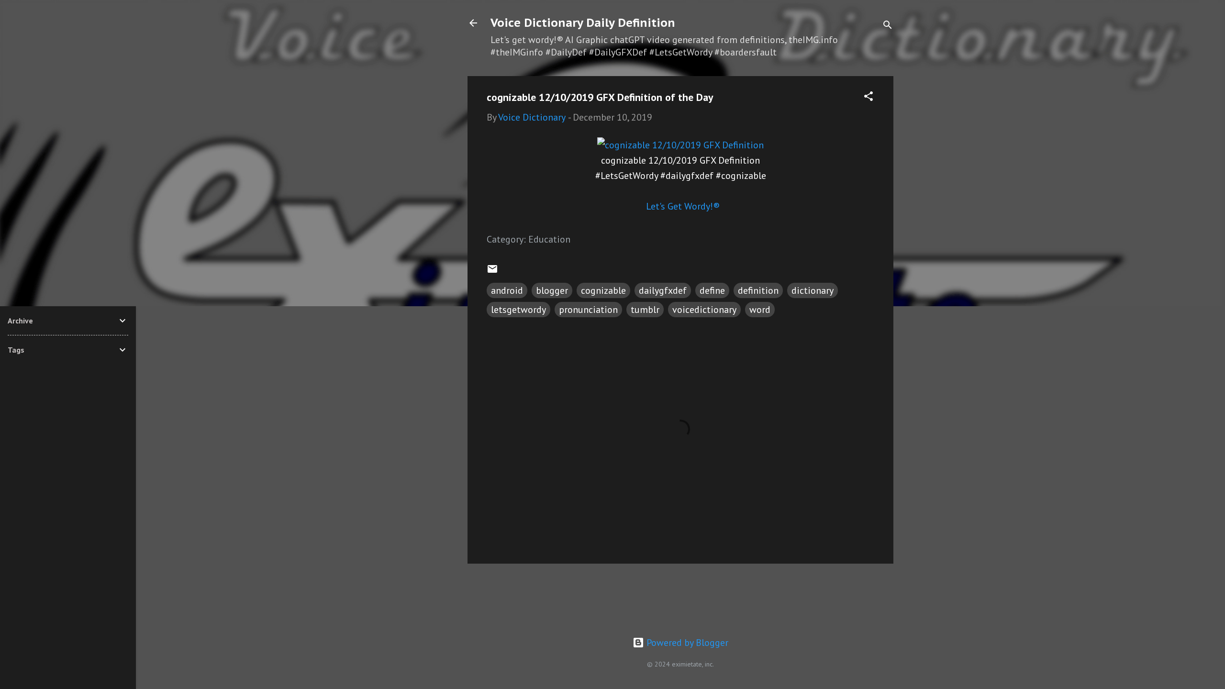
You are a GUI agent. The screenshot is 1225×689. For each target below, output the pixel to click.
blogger (552, 290)
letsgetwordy (518, 309)
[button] (868, 97)
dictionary (812, 290)
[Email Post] (492, 271)
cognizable (603, 290)
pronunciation (588, 309)
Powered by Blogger (686, 642)
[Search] (887, 26)
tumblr (645, 309)
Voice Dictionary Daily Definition (582, 22)
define (712, 290)
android (507, 290)
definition (758, 290)
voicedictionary (704, 309)
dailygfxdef (663, 290)
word (759, 309)
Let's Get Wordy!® (683, 206)
